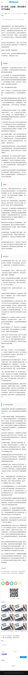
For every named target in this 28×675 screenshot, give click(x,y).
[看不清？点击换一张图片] (4, 654)
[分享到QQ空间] (15, 583)
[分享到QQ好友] (11, 583)
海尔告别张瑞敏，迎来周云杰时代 (12, 637)
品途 (6, 13)
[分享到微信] (3, 583)
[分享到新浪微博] (7, 583)
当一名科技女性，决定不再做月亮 (12, 635)
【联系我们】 (21, 573)
